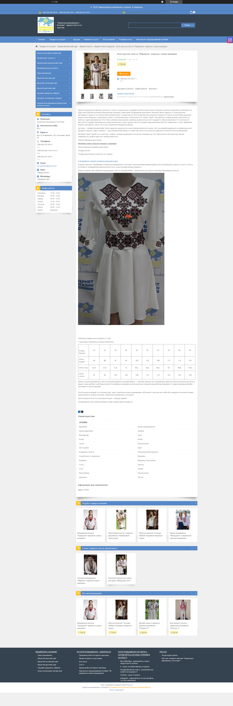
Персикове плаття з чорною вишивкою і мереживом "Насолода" (120, 535)
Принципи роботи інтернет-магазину (94, 655)
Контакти (83, 662)
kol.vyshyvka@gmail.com (47, 166)
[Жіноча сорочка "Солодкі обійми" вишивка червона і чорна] (152, 519)
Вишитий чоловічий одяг (47, 83)
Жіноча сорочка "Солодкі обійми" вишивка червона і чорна (151, 535)
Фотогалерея (109, 39)
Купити (125, 73)
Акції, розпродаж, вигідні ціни (49, 53)
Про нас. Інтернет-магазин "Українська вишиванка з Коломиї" (177, 659)
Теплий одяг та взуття (46, 58)
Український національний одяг (50, 63)
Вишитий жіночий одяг (68, 46)
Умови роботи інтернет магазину (92, 668)
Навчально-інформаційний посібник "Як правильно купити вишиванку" (95, 672)
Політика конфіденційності (140, 687)
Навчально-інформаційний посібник (152, 39)
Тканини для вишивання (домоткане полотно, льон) (52, 104)
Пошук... (188, 25)
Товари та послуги (57, 39)
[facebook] (79, 412)
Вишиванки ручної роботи (47, 68)
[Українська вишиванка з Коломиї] (46, 25)
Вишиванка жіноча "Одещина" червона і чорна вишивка (89, 535)
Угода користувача (169, 655)
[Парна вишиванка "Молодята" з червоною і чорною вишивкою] (183, 519)
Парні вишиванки (44, 73)
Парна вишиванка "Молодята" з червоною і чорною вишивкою (181, 535)
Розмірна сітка (125, 39)
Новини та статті (91, 39)
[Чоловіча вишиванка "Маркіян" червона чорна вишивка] (90, 564)
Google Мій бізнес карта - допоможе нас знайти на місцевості (136, 671)
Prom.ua (129, 685)
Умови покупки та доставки (90, 658)
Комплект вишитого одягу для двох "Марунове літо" (119, 579)
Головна (41, 39)
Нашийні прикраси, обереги (48, 93)
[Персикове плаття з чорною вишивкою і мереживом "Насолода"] (121, 519)
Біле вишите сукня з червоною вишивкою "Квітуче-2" (179, 625)
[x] (82, 412)
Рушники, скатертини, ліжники (49, 98)
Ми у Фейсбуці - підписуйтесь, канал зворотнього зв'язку (134, 662)
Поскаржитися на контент (119, 687)
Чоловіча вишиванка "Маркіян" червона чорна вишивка (88, 580)
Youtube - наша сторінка (130, 675)
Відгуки (76, 39)
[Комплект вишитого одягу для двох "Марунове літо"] (121, 564)
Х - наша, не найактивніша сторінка (134, 667)
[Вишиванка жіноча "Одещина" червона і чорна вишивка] (90, 519)
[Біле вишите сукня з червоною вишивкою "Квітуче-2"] (183, 609)
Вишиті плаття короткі (104, 46)
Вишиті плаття (86, 46)
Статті (81, 665)
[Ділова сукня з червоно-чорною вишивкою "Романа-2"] (152, 609)
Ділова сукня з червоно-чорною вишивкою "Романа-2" (149, 625)
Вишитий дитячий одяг (46, 88)
